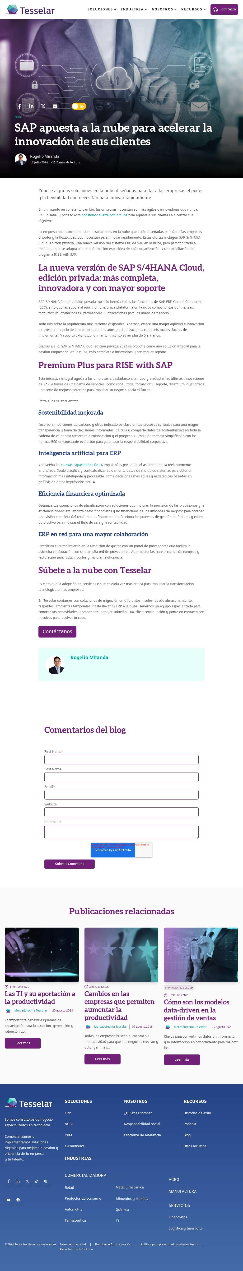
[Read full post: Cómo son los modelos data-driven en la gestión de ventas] (201, 955)
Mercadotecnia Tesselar (30, 1010)
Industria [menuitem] (132, 9)
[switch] (79, 106)
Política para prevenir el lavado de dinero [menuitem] (169, 1244)
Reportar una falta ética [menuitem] (76, 1249)
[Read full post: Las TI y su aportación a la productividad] (42, 955)
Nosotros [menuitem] (162, 9)
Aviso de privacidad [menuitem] (73, 1244)
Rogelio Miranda (44, 157)
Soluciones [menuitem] (100, 9)
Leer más (22, 1043)
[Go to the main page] (30, 9)
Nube (19, 117)
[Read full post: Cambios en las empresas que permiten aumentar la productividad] (121, 955)
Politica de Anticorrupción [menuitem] (113, 1244)
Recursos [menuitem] (191, 9)
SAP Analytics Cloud (179, 987)
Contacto (228, 9)
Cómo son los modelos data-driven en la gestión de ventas (196, 1010)
